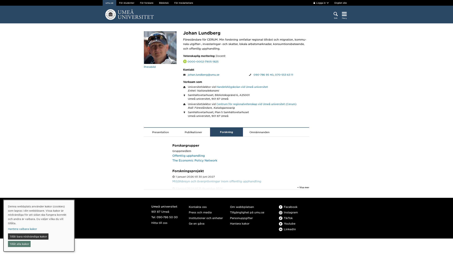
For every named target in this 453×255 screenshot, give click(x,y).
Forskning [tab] (226, 132)
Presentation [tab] (160, 132)
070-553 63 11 (284, 74)
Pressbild (150, 66)
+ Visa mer (303, 187)
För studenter (126, 2)
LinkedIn (290, 229)
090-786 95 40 (264, 74)
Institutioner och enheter (206, 218)
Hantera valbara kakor (22, 228)
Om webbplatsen (242, 206)
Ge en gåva (196, 223)
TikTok (288, 218)
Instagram (291, 212)
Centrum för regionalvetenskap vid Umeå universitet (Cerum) (256, 104)
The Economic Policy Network (194, 160)
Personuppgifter (241, 218)
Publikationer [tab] (193, 132)
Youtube (289, 223)
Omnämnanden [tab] (259, 132)
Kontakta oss (198, 206)
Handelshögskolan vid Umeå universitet (242, 86)
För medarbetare (183, 2)
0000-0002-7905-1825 (203, 61)
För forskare (146, 2)
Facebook (290, 206)
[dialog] (39, 225)
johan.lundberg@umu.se (203, 74)
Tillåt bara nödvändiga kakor (28, 236)
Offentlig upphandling (188, 155)
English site (340, 2)
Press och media (200, 212)
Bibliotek (164, 2)
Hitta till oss (159, 222)
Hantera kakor (239, 223)
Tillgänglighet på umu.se (247, 212)
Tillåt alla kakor (19, 243)
